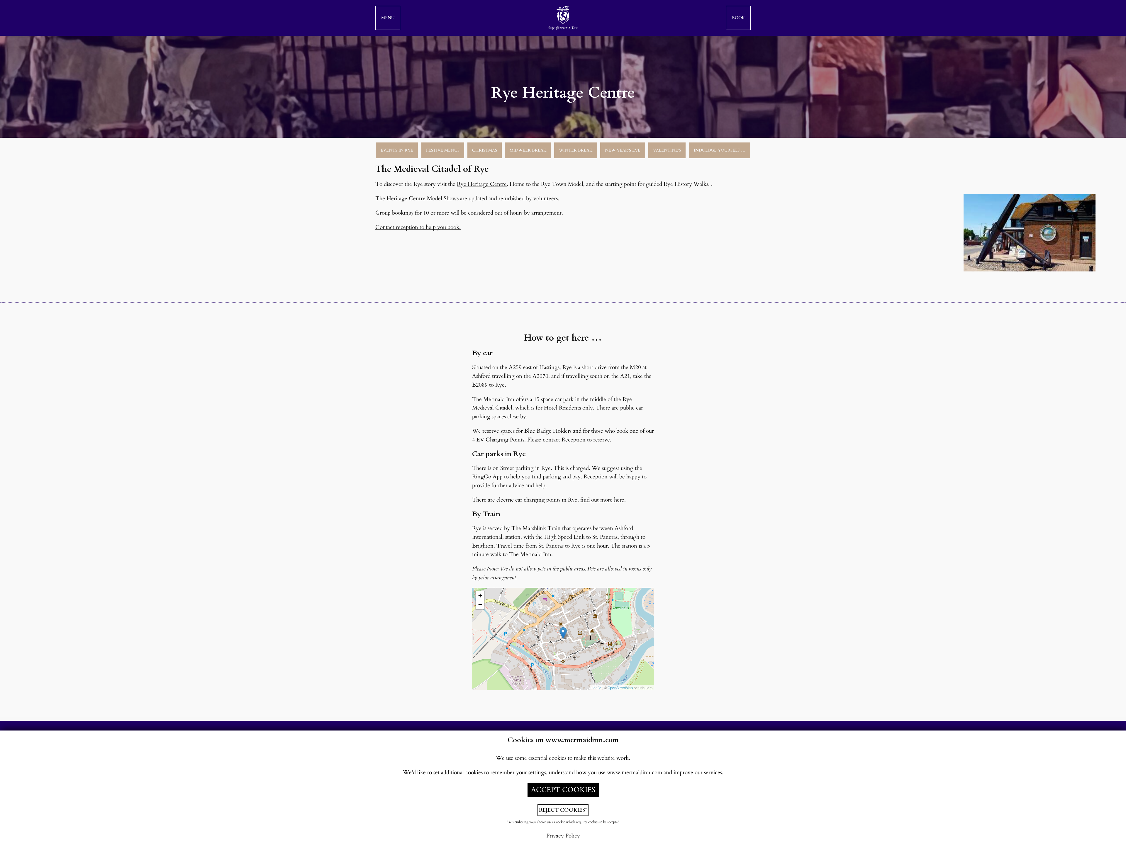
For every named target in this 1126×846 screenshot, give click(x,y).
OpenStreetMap (620, 687)
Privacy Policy (563, 836)
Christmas (484, 150)
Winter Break (575, 150)
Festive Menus (442, 150)
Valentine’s (667, 150)
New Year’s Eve (622, 150)
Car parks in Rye (499, 454)
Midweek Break (528, 150)
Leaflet (596, 687)
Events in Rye (397, 150)
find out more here (602, 500)
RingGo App (487, 476)
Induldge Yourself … (719, 150)
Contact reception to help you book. (418, 227)
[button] (387, 18)
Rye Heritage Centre (482, 184)
